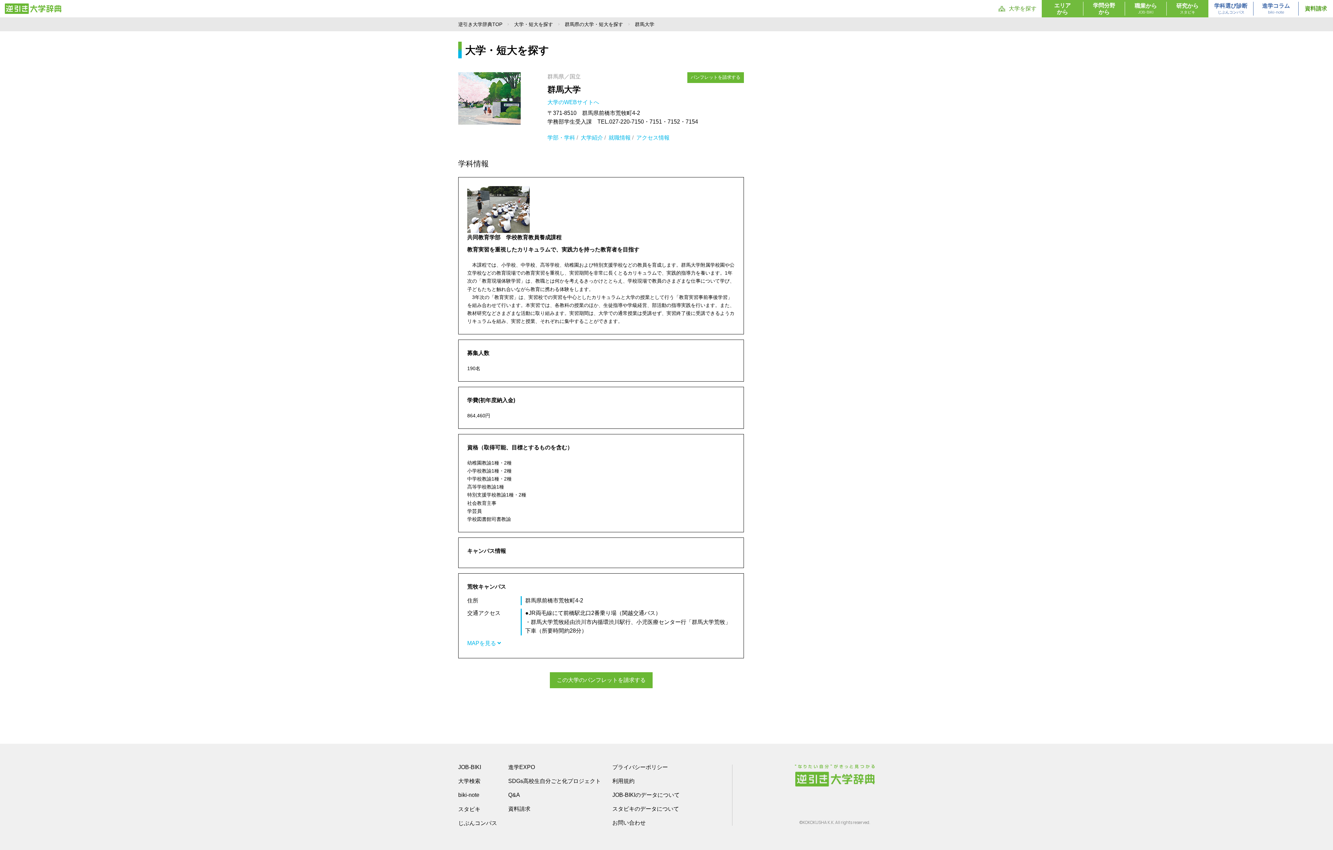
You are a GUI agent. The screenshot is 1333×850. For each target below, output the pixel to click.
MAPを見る (482, 643)
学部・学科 (561, 138)
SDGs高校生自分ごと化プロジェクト (554, 781)
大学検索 (469, 781)
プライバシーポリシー (640, 767)
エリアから (1062, 8)
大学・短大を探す (533, 24)
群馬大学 (564, 89)
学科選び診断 (1231, 9)
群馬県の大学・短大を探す (594, 24)
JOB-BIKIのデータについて (646, 795)
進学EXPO (521, 767)
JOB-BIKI (469, 767)
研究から (1187, 9)
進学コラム (1276, 9)
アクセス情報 (653, 138)
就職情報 (620, 138)
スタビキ (469, 809)
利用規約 (623, 781)
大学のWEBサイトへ (574, 102)
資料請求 (1316, 8)
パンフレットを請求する (715, 77)
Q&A (514, 795)
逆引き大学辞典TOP (480, 24)
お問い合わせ (629, 823)
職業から (1146, 9)
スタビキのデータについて (645, 809)
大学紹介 (592, 138)
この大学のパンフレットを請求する (601, 680)
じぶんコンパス (477, 823)
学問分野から (1104, 8)
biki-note (468, 795)
